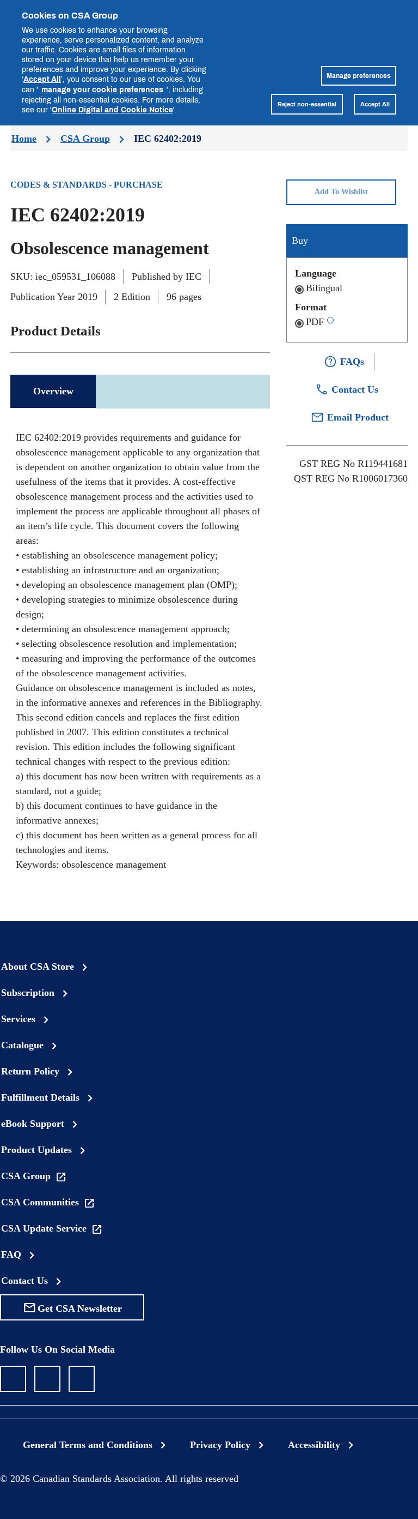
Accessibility (314, 1444)
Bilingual (324, 288)
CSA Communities (40, 1202)
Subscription (27, 992)
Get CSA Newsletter (80, 1308)
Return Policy (30, 1071)
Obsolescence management (109, 248)
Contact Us (24, 1280)
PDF (315, 321)
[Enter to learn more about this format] (330, 320)
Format (311, 307)
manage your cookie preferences (102, 89)
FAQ (11, 1254)
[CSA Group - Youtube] (82, 1379)
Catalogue (22, 1045)
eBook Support (32, 1123)
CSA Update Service (44, 1228)
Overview (53, 391)
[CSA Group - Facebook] (13, 1379)
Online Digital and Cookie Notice (112, 109)
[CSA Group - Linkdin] (47, 1379)
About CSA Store (37, 966)
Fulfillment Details (40, 1097)
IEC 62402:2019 (167, 138)
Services (18, 1018)
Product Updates (36, 1149)
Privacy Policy (220, 1444)
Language (315, 273)
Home (23, 138)
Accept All (42, 79)
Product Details (55, 330)
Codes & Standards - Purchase (86, 184)
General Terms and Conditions (87, 1444)
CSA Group (85, 138)
